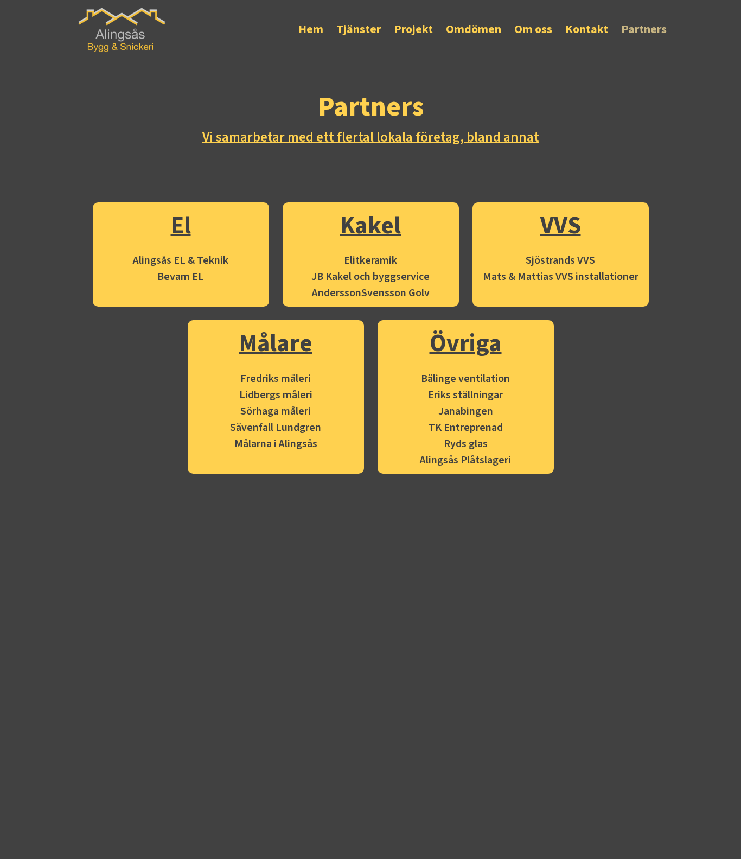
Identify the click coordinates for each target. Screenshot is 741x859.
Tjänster (358, 29)
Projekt (413, 29)
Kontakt (586, 29)
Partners (644, 29)
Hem (310, 29)
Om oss (533, 29)
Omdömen (473, 29)
